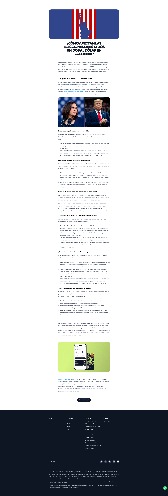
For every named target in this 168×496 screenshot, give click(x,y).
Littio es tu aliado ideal (64, 379)
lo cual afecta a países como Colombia (74, 91)
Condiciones (88, 440)
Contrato (87, 437)
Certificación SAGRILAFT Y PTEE (92, 426)
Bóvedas (91, 437)
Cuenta (68, 423)
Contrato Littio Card (89, 429)
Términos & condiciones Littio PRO (93, 445)
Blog (68, 429)
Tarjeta (68, 426)
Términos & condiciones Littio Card (93, 432)
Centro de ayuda (107, 421)
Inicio (68, 421)
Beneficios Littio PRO (89, 448)
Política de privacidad (90, 423)
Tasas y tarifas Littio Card (90, 434)
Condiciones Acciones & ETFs (92, 451)
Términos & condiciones (90, 421)
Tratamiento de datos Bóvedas (92, 442)
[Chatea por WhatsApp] (165, 488)
